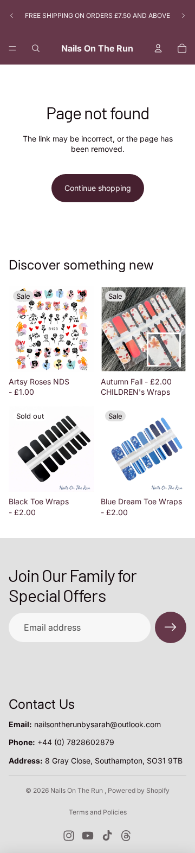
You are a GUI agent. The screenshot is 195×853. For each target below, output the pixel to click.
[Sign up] (170, 627)
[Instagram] (68, 835)
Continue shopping (97, 188)
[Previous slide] (12, 16)
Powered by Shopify (139, 790)
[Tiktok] (107, 835)
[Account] (158, 48)
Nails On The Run (77, 790)
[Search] (36, 48)
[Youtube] (87, 835)
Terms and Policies (98, 812)
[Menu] (12, 48)
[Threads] (126, 835)
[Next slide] (183, 16)
